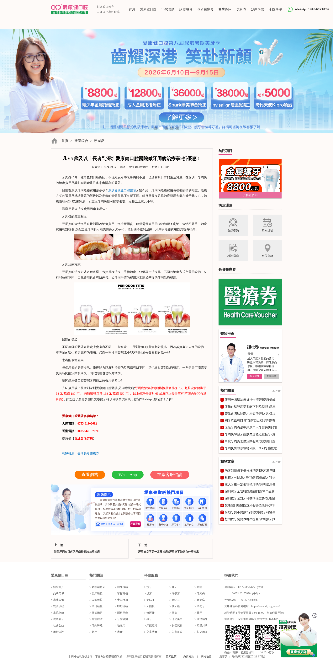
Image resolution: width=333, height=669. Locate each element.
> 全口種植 (96, 606)
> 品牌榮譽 (57, 593)
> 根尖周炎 (201, 631)
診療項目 (186, 9)
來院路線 (275, 9)
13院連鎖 (168, 9)
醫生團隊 (225, 9)
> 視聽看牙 (57, 619)
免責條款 (188, 656)
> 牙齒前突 (96, 619)
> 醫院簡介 (57, 587)
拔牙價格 (189, 524)
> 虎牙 (119, 631)
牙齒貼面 (202, 524)
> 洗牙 (148, 587)
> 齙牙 (93, 631)
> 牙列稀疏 (96, 625)
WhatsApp (128, 474)
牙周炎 (99, 141)
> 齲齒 (198, 587)
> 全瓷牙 (199, 606)
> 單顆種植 (121, 593)
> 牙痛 (173, 612)
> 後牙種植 (96, 593)
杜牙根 (150, 524)
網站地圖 (206, 656)
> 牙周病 (199, 599)
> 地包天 (120, 625)
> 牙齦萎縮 (150, 625)
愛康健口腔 (148, 9)
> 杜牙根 (174, 606)
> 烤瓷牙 (174, 593)
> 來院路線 (57, 612)
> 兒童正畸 (175, 631)
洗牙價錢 (189, 508)
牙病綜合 (81, 141)
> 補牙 (173, 587)
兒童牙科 (176, 508)
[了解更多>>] (250, 178)
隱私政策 (171, 656)
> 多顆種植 (96, 599)
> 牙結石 (174, 599)
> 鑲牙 (148, 619)
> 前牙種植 (121, 587)
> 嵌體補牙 (201, 619)
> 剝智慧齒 (175, 625)
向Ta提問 (255, 376)
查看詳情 (272, 376)
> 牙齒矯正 (96, 612)
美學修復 (163, 524)
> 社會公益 (57, 625)
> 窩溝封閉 (201, 625)
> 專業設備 (57, 599)
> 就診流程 (57, 606)
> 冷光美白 (175, 619)
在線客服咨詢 (169, 474)
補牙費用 (202, 508)
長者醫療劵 (205, 9)
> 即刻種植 (121, 606)
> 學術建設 (57, 631)
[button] (156, 128)
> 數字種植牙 (97, 587)
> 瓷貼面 (149, 599)
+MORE (276, 391)
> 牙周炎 (199, 593)
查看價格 (89, 474)
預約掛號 (257, 9)
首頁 (132, 9)
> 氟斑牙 (149, 612)
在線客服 (135, 523)
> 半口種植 (121, 599)
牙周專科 (176, 524)
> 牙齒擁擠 (121, 619)
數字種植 (150, 508)
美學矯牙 (163, 508)
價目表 (241, 9)
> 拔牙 (148, 593)
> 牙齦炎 (149, 606)
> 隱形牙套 (121, 612)
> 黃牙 (198, 612)
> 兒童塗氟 (150, 631)
